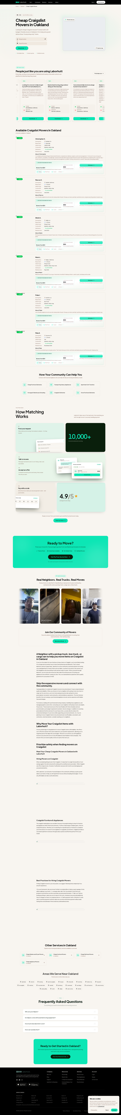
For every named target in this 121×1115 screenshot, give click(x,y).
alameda (24, 981)
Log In (93, 1074)
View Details (40, 118)
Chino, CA (33, 1102)
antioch (32, 981)
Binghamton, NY (80, 1095)
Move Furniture (80, 1082)
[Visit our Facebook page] (19, 1080)
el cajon (62, 981)
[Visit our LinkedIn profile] (17, 1080)
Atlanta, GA (33, 1095)
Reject (107, 1110)
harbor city (89, 981)
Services (50, 2)
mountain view (41, 985)
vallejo (61, 988)
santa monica (100, 985)
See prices (21, 48)
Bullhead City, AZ (80, 1098)
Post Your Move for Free (59, 1056)
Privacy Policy (87, 1110)
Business (44, 2)
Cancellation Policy (77, 1110)
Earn (31, 2)
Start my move (60, 520)
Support (49, 1079)
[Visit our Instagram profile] (22, 1080)
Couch (54, 171)
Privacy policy (94, 1110)
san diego (79, 985)
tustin (53, 988)
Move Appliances (81, 1077)
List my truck (95, 1079)
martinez (31, 985)
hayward (99, 981)
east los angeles (51, 981)
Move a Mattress (80, 1079)
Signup (93, 1077)
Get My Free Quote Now (59, 557)
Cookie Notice (101, 1106)
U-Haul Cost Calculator (67, 1079)
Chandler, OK (64, 1100)
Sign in (93, 2)
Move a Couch (80, 1074)
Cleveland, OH (65, 1102)
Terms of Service (66, 1110)
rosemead (69, 985)
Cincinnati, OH (49, 1102)
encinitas (80, 981)
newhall (51, 985)
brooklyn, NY (49, 1098)
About (56, 2)
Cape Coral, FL (49, 1100)
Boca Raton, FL (95, 1095)
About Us (49, 1074)
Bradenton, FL (19, 1098)
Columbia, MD (79, 1102)
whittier (79, 988)
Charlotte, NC (79, 1100)
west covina (70, 988)
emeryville (70, 981)
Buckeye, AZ (64, 1098)
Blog (48, 1077)
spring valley (44, 988)
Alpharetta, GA (19, 1095)
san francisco (89, 985)
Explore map (100, 48)
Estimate (90, 165)
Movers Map (64, 1074)
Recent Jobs (65, 1077)
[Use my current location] (45, 39)
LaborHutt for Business (52, 1082)
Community (37, 2)
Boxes (40, 171)
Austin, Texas (49, 1095)
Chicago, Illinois (19, 1102)
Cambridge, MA (34, 1100)
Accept (114, 1110)
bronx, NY (33, 1098)
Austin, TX (64, 1095)
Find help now (98, 73)
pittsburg (60, 985)
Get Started (101, 2)
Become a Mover (59, 641)
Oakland (22, 6)
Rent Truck (47, 171)
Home (17, 6)
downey (41, 981)
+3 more (60, 171)
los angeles (21, 985)
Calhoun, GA (18, 1100)
